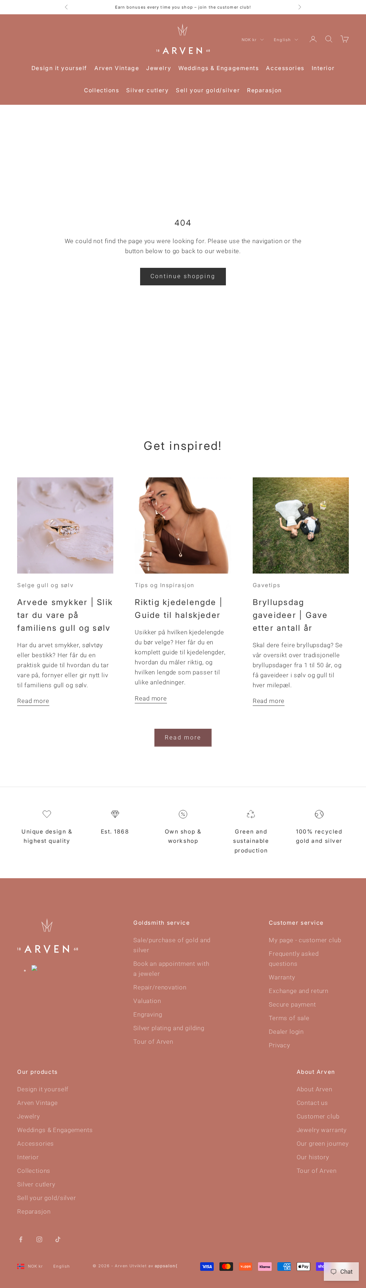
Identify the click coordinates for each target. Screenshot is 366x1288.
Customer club (318, 1116)
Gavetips (266, 585)
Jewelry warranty (322, 1130)
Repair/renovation (159, 987)
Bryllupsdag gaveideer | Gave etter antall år (290, 615)
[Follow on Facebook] (20, 1238)
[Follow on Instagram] (39, 1238)
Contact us (312, 1102)
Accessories (285, 68)
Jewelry (158, 68)
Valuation (147, 1000)
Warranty (282, 977)
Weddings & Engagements (218, 68)
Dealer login (286, 1031)
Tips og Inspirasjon (164, 585)
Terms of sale (289, 1018)
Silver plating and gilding (168, 1028)
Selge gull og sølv (45, 585)
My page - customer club (305, 940)
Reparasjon (264, 90)
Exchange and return (298, 990)
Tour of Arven (153, 1041)
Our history (313, 1157)
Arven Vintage (116, 68)
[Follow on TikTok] (57, 1238)
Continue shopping (183, 276)
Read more (33, 700)
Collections (101, 90)
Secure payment (292, 1004)
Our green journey (323, 1143)
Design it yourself (59, 68)
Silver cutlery (147, 90)
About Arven (314, 1089)
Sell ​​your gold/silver (208, 90)
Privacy (279, 1045)
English (282, 39)
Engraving (147, 1014)
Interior (323, 68)
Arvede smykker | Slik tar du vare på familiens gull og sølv (65, 615)
